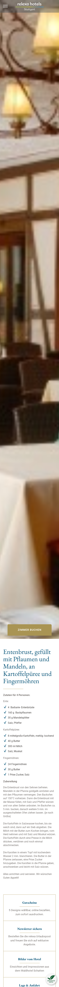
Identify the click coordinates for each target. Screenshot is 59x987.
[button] (51, 979)
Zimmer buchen (29, 629)
